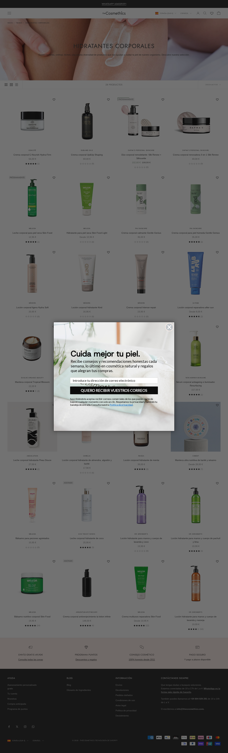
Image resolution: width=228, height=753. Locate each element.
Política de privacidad (121, 404)
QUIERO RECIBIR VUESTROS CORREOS (114, 390)
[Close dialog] (169, 327)
